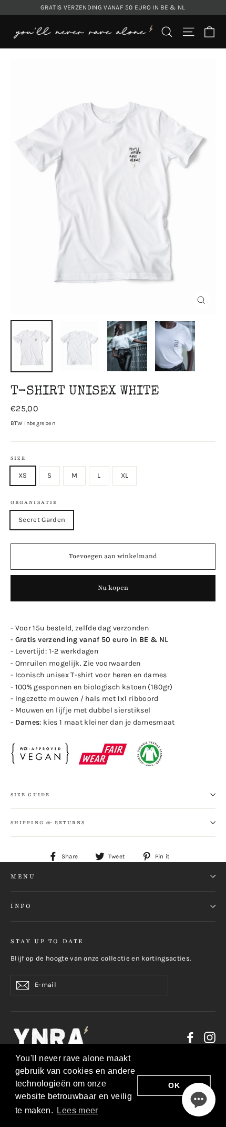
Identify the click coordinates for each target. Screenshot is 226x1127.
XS (22, 475)
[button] (198, 1099)
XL (125, 475)
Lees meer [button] (77, 1110)
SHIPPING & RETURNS (48, 822)
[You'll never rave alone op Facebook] (190, 1037)
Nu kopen (113, 588)
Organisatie (34, 502)
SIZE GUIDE (30, 795)
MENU (23, 876)
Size (18, 458)
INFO (21, 906)
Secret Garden (41, 519)
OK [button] (174, 1085)
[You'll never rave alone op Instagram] (209, 1037)
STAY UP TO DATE (47, 941)
